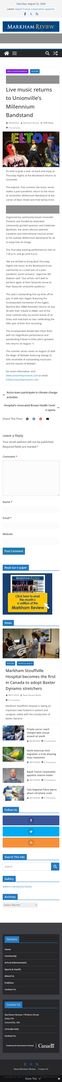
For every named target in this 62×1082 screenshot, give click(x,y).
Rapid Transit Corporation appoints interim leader (41, 773)
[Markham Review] (7, 53)
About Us (9, 975)
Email (7, 518)
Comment (10, 456)
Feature (34, 71)
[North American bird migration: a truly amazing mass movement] (13, 756)
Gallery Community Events (17, 886)
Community (11, 955)
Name (7, 502)
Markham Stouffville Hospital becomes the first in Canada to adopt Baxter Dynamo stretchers (31, 679)
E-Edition (9, 982)
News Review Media (32, 695)
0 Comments (14, 127)
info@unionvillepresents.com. (22, 379)
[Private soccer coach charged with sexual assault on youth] (13, 735)
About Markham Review (25, 1069)
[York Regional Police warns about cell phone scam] (13, 794)
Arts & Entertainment (17, 71)
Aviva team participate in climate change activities (32, 395)
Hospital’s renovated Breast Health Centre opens (29, 408)
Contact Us (10, 989)
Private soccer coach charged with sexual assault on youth (38, 733)
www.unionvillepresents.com (22, 375)
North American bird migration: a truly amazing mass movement (41, 754)
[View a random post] (55, 53)
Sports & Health (25, 663)
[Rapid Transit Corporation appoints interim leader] (13, 776)
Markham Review (31, 122)
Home (8, 949)
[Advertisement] (34, 79)
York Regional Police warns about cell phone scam (42, 791)
